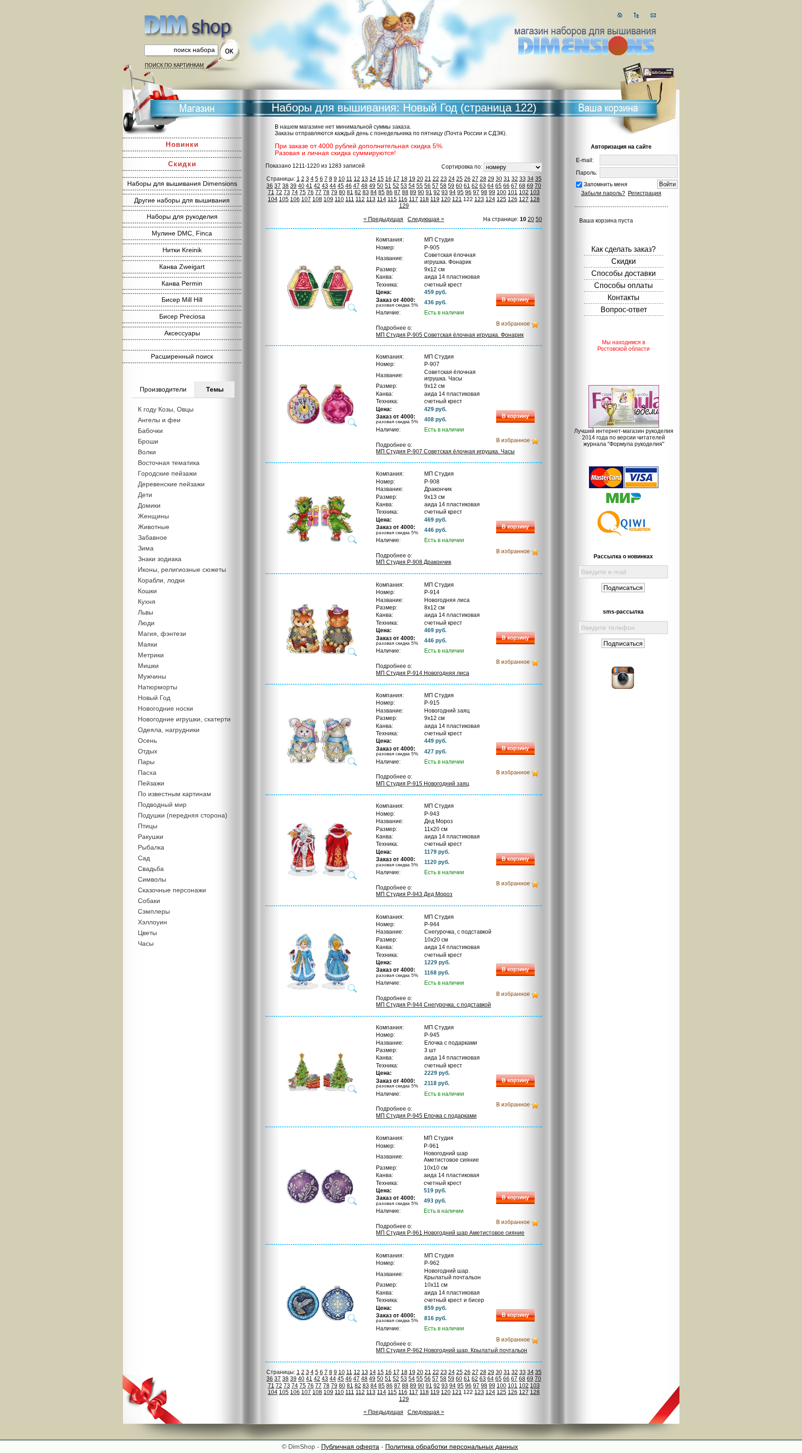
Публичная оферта (350, 1446)
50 (380, 186)
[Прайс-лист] (636, 15)
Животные (153, 526)
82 (358, 192)
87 (397, 192)
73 (287, 192)
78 (326, 192)
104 (273, 199)
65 (498, 186)
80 (342, 192)
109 (328, 199)
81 (350, 192)
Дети (145, 494)
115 (392, 199)
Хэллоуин (152, 922)
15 (380, 179)
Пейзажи (151, 783)
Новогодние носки (165, 708)
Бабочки (150, 430)
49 (372, 186)
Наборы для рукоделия (182, 216)
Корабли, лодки (161, 580)
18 (404, 179)
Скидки (182, 164)
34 (530, 179)
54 (411, 186)
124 (490, 199)
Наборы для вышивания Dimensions (182, 183)
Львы (145, 612)
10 (341, 179)
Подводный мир (162, 804)
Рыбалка (151, 847)
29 (491, 179)
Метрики (151, 655)
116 (402, 199)
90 (421, 192)
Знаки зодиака (159, 559)
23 (443, 179)
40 (301, 186)
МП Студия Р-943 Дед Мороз (414, 894)
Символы (152, 879)
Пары (146, 762)
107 (306, 199)
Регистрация (644, 193)
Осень (147, 740)
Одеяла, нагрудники (169, 729)
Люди (146, 623)
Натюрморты (157, 687)
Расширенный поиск (182, 356)
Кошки (147, 591)
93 (444, 192)
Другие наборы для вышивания (182, 200)
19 (412, 179)
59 (451, 186)
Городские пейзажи (167, 473)
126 (512, 199)
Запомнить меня (605, 184)
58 (443, 186)
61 (467, 186)
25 (459, 179)
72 (279, 192)
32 (514, 179)
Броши (148, 441)
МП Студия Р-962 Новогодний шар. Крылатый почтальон (451, 1350)
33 (522, 179)
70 (538, 186)
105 (284, 199)
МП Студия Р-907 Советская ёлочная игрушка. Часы (445, 451)
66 (506, 186)
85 (381, 192)
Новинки (182, 144)
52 (396, 186)
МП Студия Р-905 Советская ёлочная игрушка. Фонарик (450, 335)
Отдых (147, 751)
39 (293, 186)
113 (370, 199)
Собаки (149, 900)
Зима (146, 548)
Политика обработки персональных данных (451, 1446)
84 (373, 192)
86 (389, 192)
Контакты (624, 297)
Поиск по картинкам (174, 65)
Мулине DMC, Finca (182, 233)
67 (514, 186)
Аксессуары (182, 333)
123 (479, 199)
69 (530, 186)
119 (435, 199)
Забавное (152, 537)
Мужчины (152, 676)
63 (482, 186)
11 (349, 179)
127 (524, 199)
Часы (146, 943)
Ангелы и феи (159, 420)
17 (396, 179)
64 (490, 186)
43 (325, 186)
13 (365, 179)
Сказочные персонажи (172, 890)
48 (364, 186)
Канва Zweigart (182, 266)
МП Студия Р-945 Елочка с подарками (426, 1116)
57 (435, 186)
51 (388, 186)
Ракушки (150, 836)
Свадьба (151, 868)
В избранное (513, 324)
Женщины (153, 516)
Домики (149, 505)
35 (538, 179)
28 (483, 179)
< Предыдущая (383, 219)
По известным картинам (174, 794)
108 (317, 199)
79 (334, 192)
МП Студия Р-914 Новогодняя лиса (422, 673)
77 (318, 192)
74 (294, 192)
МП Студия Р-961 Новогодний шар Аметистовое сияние (450, 1233)
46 (348, 186)
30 (499, 179)
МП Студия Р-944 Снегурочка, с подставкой (433, 1004)
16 (388, 179)
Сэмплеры (154, 911)
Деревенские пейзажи (171, 484)
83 (365, 192)
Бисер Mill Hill (182, 299)
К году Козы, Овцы (166, 409)
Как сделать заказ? (623, 249)
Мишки (148, 665)
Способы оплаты (623, 285)
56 (427, 186)
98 (484, 192)
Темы (215, 389)
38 (285, 186)
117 (413, 199)
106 (295, 199)
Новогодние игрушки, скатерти (184, 719)
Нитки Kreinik (182, 250)
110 (339, 199)
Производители (163, 389)
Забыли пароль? (603, 193)
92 (436, 192)
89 (413, 192)
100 (501, 192)
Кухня (146, 601)
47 (356, 186)
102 (524, 192)
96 (468, 192)
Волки (147, 452)
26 (467, 179)
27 (475, 179)
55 (419, 186)
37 (277, 186)
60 (459, 186)
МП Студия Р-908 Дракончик (413, 562)
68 (522, 186)
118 (424, 199)
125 (501, 199)
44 (333, 186)
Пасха (147, 772)
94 (452, 192)
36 (269, 186)
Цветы (147, 932)
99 (492, 192)
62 (475, 186)
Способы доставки (623, 273)
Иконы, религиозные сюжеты (182, 569)
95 (460, 192)
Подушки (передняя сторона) (182, 815)
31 (507, 179)
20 (420, 179)
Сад (144, 858)
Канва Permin (182, 283)
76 (310, 192)
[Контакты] (653, 15)
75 (302, 192)
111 (349, 199)
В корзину (515, 299)
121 (457, 199)
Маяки (147, 644)
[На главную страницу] (619, 15)
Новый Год (154, 697)
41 (309, 186)
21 (428, 179)
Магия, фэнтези (162, 633)
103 (535, 192)
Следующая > (425, 219)
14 (372, 179)
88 (405, 192)
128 (535, 199)
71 (271, 192)
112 (360, 199)
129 (404, 206)
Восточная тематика (169, 462)
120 (446, 199)
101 (512, 192)
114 (381, 199)
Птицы (147, 826)
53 (404, 186)
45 (340, 186)
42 (317, 186)
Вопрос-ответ (624, 310)
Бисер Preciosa (182, 316)
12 (357, 179)
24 (451, 179)
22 (436, 179)
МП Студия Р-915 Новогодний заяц (422, 783)
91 (429, 192)
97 (476, 192)
